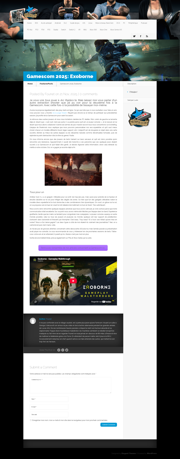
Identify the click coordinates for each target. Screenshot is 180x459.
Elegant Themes (129, 453)
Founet (50, 94)
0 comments (89, 94)
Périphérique (133, 23)
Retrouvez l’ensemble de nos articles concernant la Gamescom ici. (73, 248)
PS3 (36, 29)
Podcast (144, 23)
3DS (36, 23)
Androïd (58, 23)
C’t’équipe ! (133, 92)
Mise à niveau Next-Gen (104, 23)
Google (58, 350)
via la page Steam (59, 113)
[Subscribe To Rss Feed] (147, 36)
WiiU (85, 29)
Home (29, 23)
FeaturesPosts (46, 84)
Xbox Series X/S (116, 29)
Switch (63, 29)
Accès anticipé (46, 23)
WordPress (152, 453)
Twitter (66, 350)
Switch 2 (72, 29)
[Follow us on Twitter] (134, 36)
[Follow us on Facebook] (141, 36)
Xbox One (103, 29)
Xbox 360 (93, 29)
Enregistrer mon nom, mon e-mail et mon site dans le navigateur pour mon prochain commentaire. (70, 420)
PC (124, 23)
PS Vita (29, 29)
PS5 (48, 29)
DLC (65, 23)
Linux (90, 23)
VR (79, 29)
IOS (83, 23)
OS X (118, 23)
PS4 (42, 29)
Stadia (55, 29)
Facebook (62, 350)
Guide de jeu (74, 23)
